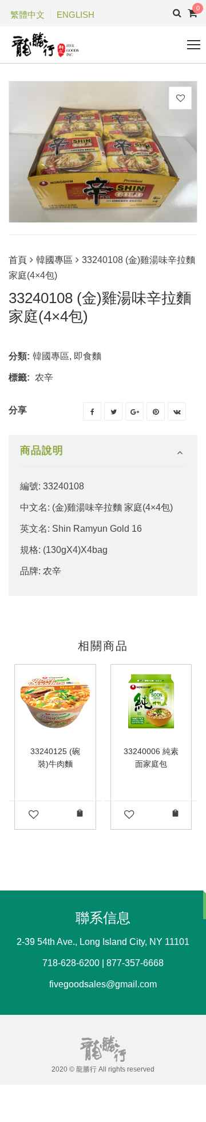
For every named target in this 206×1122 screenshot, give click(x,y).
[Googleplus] (134, 411)
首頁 (18, 260)
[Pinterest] (155, 411)
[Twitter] (113, 411)
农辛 (44, 377)
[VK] (177, 411)
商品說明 (42, 450)
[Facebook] (92, 411)
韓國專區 (54, 260)
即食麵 (87, 356)
